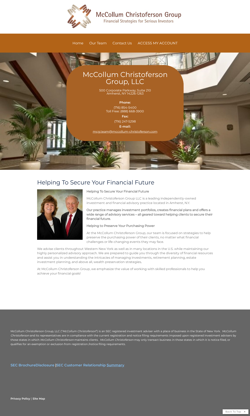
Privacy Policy (20, 398)
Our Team (98, 43)
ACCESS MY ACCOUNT (158, 43)
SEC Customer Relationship (90, 365)
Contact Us (122, 43)
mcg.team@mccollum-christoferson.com (125, 131)
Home (77, 43)
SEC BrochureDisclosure (32, 365)
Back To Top (233, 411)
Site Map (39, 398)
